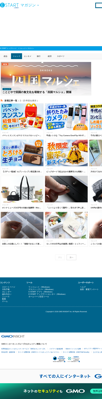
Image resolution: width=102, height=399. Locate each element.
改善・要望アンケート (89, 289)
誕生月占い (6, 294)
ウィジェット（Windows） (40, 287)
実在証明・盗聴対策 (8, 352)
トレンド (22, 48)
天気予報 (6, 289)
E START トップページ (8, 48)
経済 (50, 56)
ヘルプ (83, 287)
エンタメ (27, 56)
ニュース (6, 296)
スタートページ (8, 287)
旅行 (39, 56)
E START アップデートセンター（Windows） (48, 294)
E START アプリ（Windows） (41, 292)
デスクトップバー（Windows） (42, 289)
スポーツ (60, 56)
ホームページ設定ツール (39, 296)
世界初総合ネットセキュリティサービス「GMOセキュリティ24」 (23, 349)
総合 (5, 56)
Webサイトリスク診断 (73, 349)
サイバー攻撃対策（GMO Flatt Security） (76, 352)
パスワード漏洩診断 (56, 349)
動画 (4, 299)
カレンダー (6, 292)
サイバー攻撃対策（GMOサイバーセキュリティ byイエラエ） (39, 352)
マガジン (30, 48)
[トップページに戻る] (10, 5)
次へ (71, 257)
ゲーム (5, 301)
